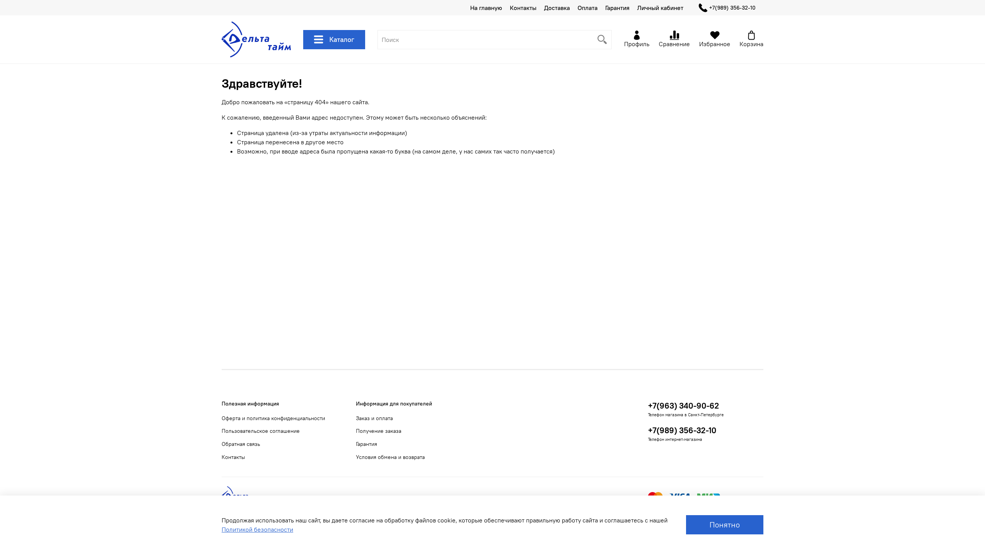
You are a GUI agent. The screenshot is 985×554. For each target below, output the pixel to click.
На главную (486, 8)
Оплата (588, 8)
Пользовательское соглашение (261, 430)
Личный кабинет (660, 8)
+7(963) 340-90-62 (683, 405)
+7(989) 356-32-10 (732, 7)
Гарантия (617, 8)
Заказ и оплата (374, 418)
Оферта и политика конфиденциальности (273, 418)
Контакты (523, 8)
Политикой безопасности (257, 529)
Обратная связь (241, 444)
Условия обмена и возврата (390, 457)
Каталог (341, 39)
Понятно (725, 524)
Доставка (557, 8)
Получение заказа (378, 430)
